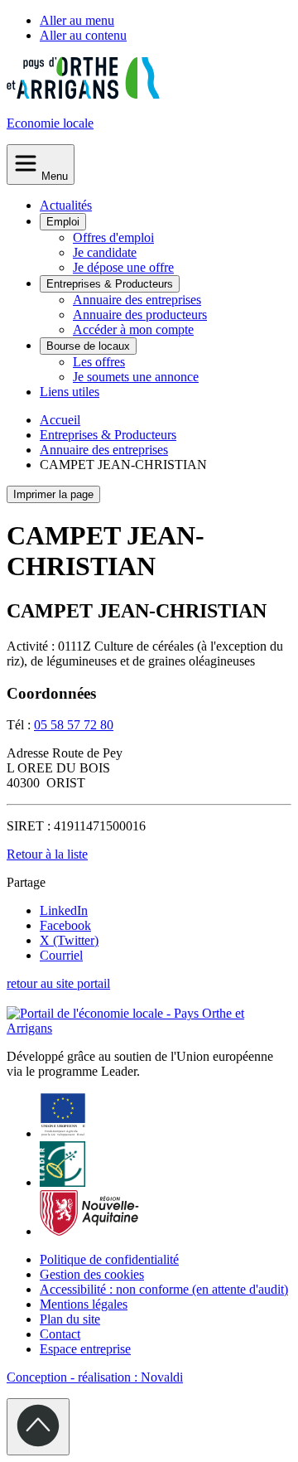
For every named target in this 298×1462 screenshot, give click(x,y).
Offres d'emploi (113, 237)
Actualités (66, 205)
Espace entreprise (85, 1349)
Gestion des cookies (92, 1274)
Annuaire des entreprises (137, 300)
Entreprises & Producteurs (109, 284)
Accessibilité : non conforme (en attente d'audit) (164, 1289)
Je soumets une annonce (136, 377)
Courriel (61, 955)
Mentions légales (83, 1304)
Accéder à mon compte (133, 329)
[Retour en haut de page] (38, 1426)
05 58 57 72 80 (73, 725)
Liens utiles (69, 392)
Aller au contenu (83, 35)
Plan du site (70, 1319)
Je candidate (105, 252)
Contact (60, 1334)
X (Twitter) (69, 940)
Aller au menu (77, 20)
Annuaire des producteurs (140, 314)
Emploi (62, 221)
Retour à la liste (47, 854)
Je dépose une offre (123, 267)
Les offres (99, 362)
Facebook (65, 925)
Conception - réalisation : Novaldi (95, 1377)
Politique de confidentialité (109, 1259)
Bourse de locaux (88, 346)
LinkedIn (64, 910)
